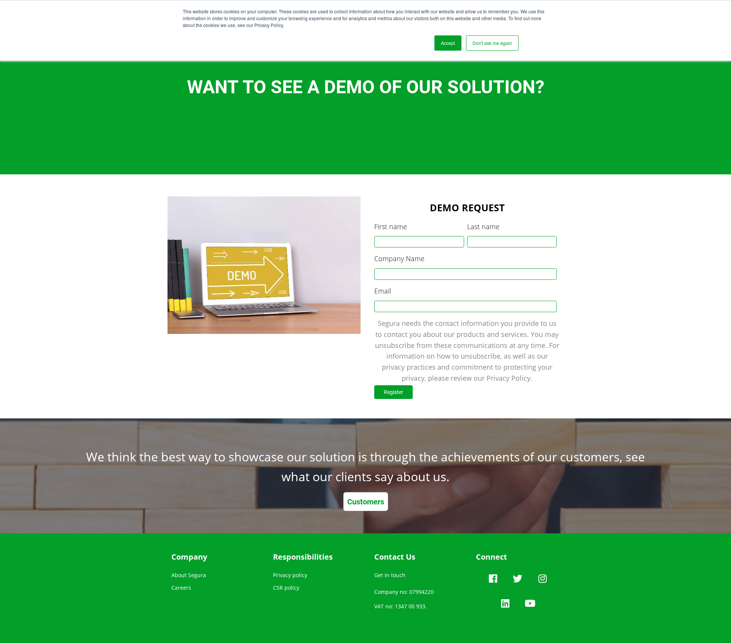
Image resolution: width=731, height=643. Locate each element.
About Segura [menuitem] (188, 575)
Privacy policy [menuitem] (290, 575)
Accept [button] (448, 43)
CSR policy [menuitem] (286, 587)
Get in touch (389, 575)
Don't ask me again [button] (492, 43)
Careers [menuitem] (181, 587)
